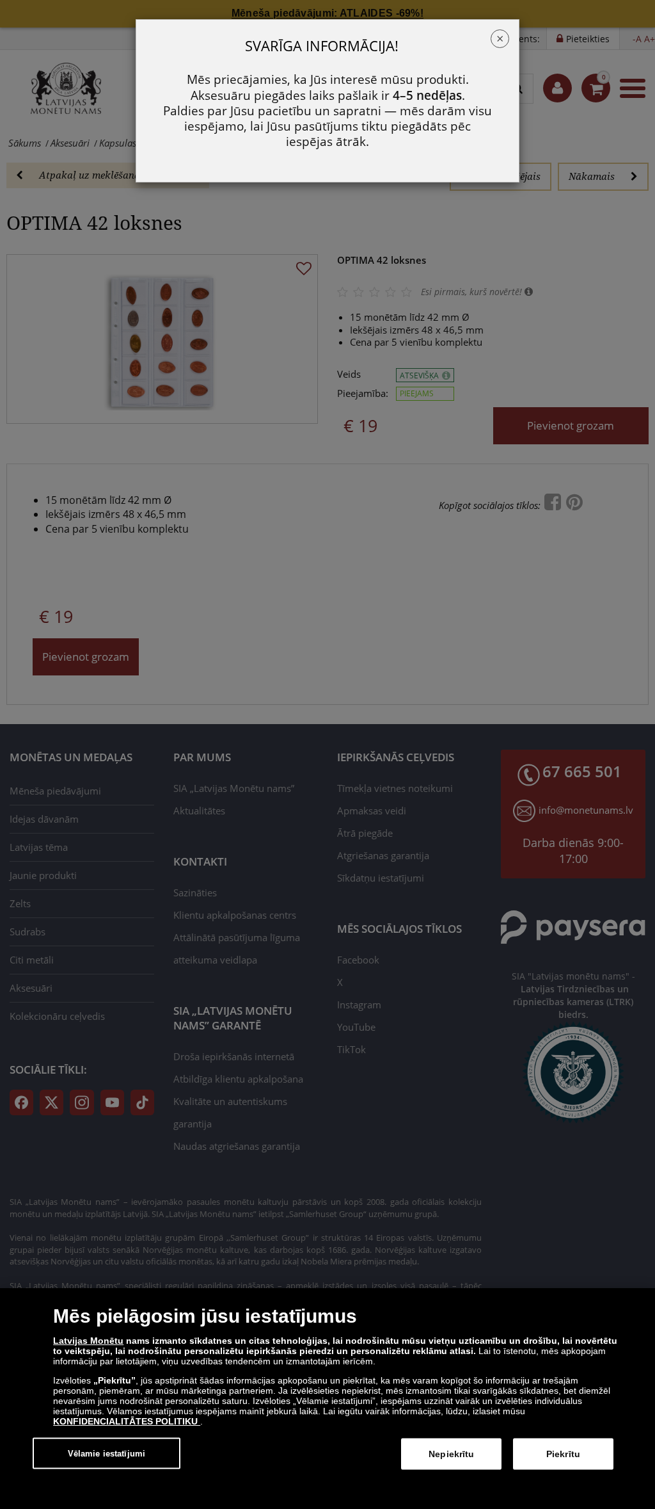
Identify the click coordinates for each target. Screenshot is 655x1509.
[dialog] (327, 1398)
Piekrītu (563, 1454)
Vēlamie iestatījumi (106, 1453)
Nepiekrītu (451, 1454)
